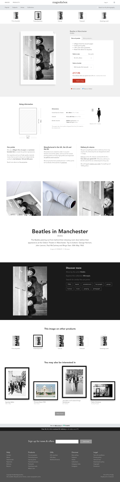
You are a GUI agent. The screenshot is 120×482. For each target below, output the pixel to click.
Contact (8, 455)
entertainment (87, 284)
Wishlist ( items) (55, 459)
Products (16, 2)
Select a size (83, 54)
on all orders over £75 (60, 429)
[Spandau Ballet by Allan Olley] (17, 383)
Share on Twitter (88, 89)
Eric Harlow (65, 403)
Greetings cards (32, 466)
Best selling (75, 455)
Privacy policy (97, 457)
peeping (86, 289)
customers (64, 162)
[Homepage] (60, 2)
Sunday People (95, 403)
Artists (22, 7)
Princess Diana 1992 (40, 402)
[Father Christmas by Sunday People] (103, 390)
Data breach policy (98, 462)
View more (59, 414)
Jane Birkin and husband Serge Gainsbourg (72, 401)
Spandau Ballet (9, 402)
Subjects (14, 7)
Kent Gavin (37, 403)
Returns (8, 466)
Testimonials (10, 459)
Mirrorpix (86, 276)
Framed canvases (33, 462)
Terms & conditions (98, 455)
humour (70, 289)
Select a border (77, 63)
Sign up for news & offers (41, 441)
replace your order (95, 164)
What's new (31, 468)
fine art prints (23, 162)
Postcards (31, 464)
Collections (30, 7)
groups (109, 284)
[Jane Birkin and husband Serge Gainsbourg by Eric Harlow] (74, 382)
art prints (89, 49)
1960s (69, 284)
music (78, 289)
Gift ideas (53, 457)
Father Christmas (96, 402)
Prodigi (112, 474)
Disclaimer (96, 466)
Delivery (83, 157)
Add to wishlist (76, 89)
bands (77, 284)
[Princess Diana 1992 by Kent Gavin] (45, 390)
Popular (7, 7)
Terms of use (97, 459)
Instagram (74, 466)
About (8, 457)
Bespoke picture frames (20, 476)
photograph (96, 289)
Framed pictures (33, 457)
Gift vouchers (54, 455)
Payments (9, 462)
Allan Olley (8, 403)
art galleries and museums (51, 157)
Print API (105, 474)
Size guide (91, 54)
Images (7, 2)
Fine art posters (32, 455)
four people (99, 284)
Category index (76, 464)
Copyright (96, 464)
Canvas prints (32, 459)
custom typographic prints (34, 476)
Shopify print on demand (107, 476)
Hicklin (72, 33)
